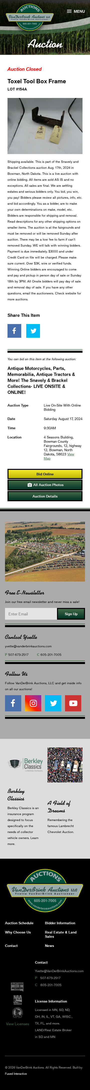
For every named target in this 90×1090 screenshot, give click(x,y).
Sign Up (71, 614)
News (49, 945)
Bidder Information (60, 923)
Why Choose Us (18, 932)
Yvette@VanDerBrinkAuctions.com (59, 971)
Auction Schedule (19, 923)
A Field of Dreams (59, 806)
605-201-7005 (51, 655)
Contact (11, 945)
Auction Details (45, 496)
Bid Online (45, 474)
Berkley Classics (16, 794)
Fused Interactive (16, 1074)
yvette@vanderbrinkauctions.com (28, 646)
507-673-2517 (18, 655)
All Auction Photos (45, 485)
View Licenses (17, 1023)
